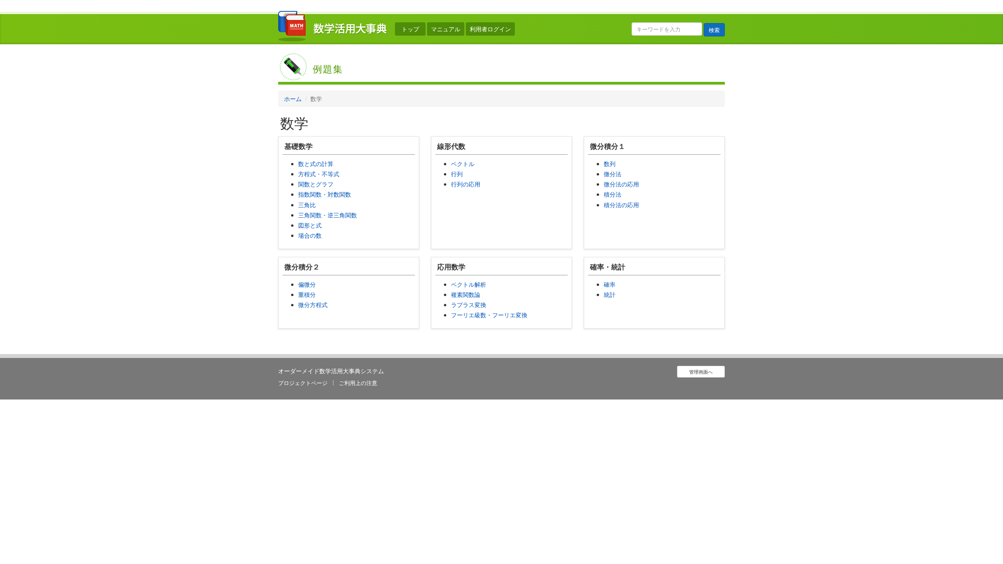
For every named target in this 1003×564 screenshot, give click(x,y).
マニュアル (445, 29)
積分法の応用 (621, 205)
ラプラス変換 (468, 304)
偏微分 (307, 284)
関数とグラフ (315, 184)
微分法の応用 (621, 184)
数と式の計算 (315, 163)
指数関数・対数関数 (324, 194)
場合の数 (310, 235)
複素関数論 (465, 294)
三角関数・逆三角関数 (327, 215)
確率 (610, 284)
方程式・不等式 (318, 174)
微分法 (612, 174)
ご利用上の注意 (358, 383)
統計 (610, 294)
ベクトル (462, 163)
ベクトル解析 (468, 284)
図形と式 (310, 225)
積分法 (612, 194)
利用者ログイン (490, 29)
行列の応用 (465, 184)
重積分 (307, 294)
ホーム (293, 98)
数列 (610, 163)
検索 (714, 30)
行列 (457, 174)
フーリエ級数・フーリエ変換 (489, 315)
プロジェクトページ (303, 383)
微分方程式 (313, 304)
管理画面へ (701, 371)
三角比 (307, 205)
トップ (410, 29)
